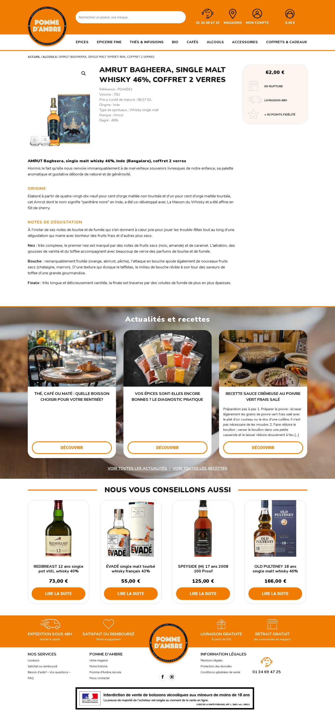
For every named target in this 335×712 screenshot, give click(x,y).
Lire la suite (58, 593)
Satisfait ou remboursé (42, 666)
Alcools (49, 57)
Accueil (34, 57)
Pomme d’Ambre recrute (105, 672)
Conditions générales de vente (220, 672)
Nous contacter (100, 678)
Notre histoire (98, 666)
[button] (83, 73)
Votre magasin (99, 660)
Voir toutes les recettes (200, 468)
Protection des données (216, 666)
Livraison (33, 660)
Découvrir (72, 447)
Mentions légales (212, 660)
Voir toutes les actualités (137, 468)
